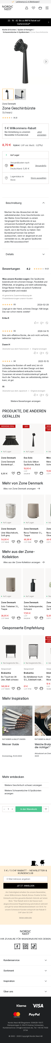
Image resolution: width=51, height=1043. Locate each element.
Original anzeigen (39, 349)
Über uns (8, 991)
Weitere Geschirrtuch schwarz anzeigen (23, 785)
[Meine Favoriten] (33, 8)
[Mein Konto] (26, 8)
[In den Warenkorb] (18, 473)
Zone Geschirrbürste (39, 32)
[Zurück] (5, 61)
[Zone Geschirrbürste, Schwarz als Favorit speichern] (46, 809)
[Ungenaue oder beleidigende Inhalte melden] (47, 323)
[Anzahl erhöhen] (12, 809)
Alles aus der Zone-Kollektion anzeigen (21, 562)
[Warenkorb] (40, 8)
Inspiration (9, 980)
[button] (9, 117)
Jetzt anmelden (41, 133)
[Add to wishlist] (13, 473)
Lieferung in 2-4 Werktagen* (28, 2)
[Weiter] (46, 61)
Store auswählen (38, 178)
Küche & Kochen (9, 30)
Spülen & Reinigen (25, 30)
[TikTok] (34, 946)
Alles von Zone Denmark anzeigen (19, 488)
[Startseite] (7, 8)
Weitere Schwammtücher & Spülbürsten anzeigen (23, 792)
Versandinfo (40, 165)
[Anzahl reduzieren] (4, 809)
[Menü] (47, 8)
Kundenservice (12, 960)
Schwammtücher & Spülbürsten (16, 32)
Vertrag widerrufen (25, 917)
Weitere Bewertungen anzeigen (26, 401)
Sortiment (9, 970)
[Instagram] (25, 946)
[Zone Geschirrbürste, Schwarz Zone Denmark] (25, 61)
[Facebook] (17, 946)
